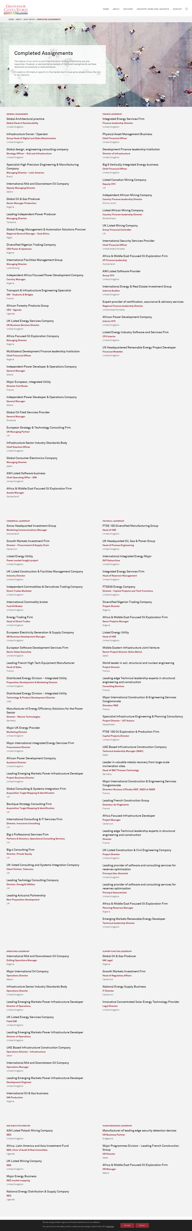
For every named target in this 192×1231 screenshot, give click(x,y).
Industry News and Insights (153, 9)
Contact (177, 9)
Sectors (128, 9)
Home (106, 9)
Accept (127, 1225)
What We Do (29, 19)
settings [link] (110, 1226)
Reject (142, 1225)
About (116, 9)
